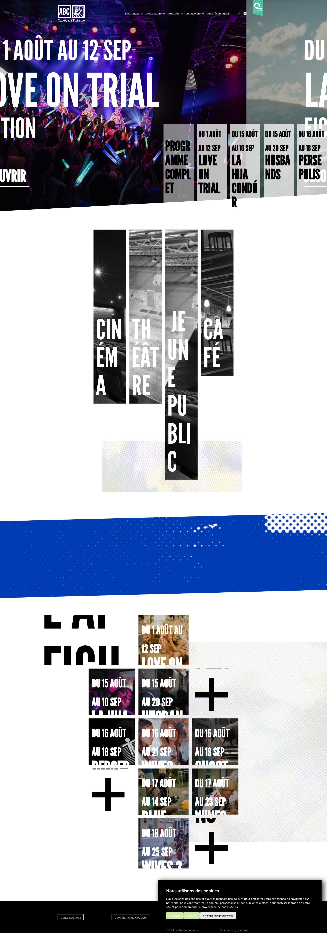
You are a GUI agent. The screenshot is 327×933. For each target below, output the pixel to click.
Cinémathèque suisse (234, 930)
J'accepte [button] (174, 915)
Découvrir (82, 176)
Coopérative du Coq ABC (131, 917)
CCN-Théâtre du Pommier (182, 930)
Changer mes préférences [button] (218, 915)
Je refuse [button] (191, 915)
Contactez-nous (71, 917)
